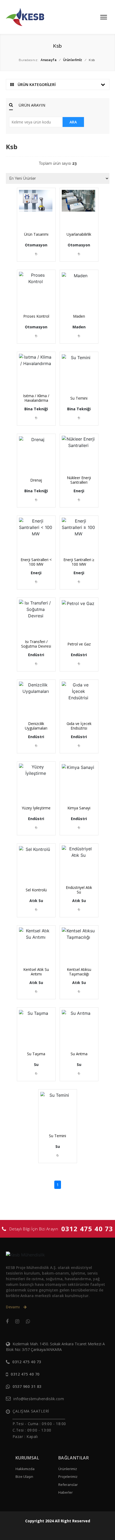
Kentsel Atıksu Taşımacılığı (79, 971)
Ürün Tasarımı (36, 234)
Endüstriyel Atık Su (79, 890)
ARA (73, 122)
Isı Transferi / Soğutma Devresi (36, 644)
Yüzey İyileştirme (36, 807)
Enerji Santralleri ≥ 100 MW (78, 562)
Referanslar (68, 1484)
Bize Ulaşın (24, 1476)
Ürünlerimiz (67, 1468)
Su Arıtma (79, 1053)
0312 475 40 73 (87, 1228)
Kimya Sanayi (78, 807)
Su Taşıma (36, 1053)
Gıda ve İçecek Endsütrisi (79, 726)
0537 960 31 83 (27, 1386)
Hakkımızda (25, 1468)
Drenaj (36, 480)
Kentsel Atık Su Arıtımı (36, 971)
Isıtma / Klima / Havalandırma (36, 398)
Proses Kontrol (36, 316)
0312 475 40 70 (25, 1374)
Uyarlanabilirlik (79, 234)
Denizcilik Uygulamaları (36, 726)
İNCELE (38, 216)
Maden (79, 316)
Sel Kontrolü (36, 889)
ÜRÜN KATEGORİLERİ (36, 84)
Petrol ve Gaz (79, 644)
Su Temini (78, 398)
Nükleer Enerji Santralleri (79, 480)
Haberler (65, 1492)
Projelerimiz (68, 1476)
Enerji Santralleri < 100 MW (36, 562)
